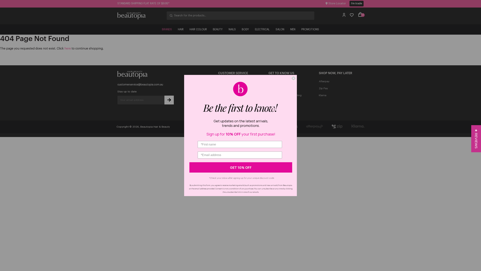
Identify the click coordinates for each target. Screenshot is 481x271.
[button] (476, 138)
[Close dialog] (293, 78)
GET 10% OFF (241, 167)
